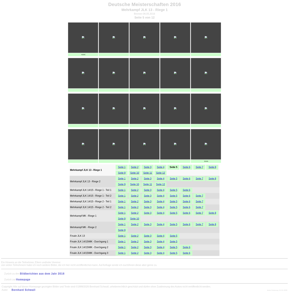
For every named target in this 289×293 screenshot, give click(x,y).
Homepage (23, 279)
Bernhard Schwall (24, 290)
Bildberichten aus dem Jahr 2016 (42, 273)
